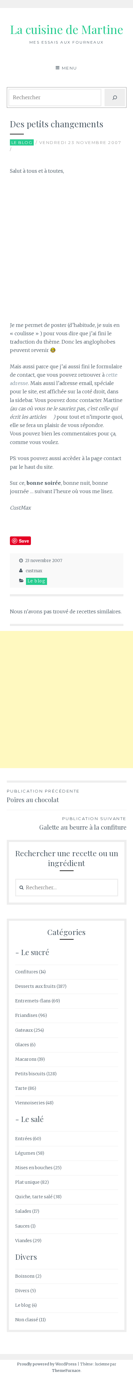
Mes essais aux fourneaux (66, 42)
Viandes (23, 1240)
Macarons (25, 1059)
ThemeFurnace (66, 1370)
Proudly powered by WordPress (47, 1364)
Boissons (25, 1276)
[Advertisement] (66, 249)
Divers (22, 1290)
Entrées (23, 1138)
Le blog (21, 142)
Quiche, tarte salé (34, 1196)
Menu (69, 68)
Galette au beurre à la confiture (83, 823)
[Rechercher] (115, 97)
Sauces (22, 1226)
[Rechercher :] (66, 888)
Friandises (26, 1015)
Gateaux (24, 1030)
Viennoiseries (30, 1103)
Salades (23, 1211)
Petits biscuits (30, 1074)
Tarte (21, 1088)
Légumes (25, 1153)
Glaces (22, 1044)
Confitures (26, 972)
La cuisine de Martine (66, 29)
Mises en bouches (34, 1167)
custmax (34, 570)
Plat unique (27, 1182)
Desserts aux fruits (35, 986)
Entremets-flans (33, 1001)
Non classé (26, 1319)
